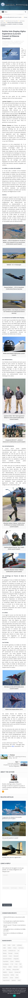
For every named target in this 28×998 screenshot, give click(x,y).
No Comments (5, 45)
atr (18, 950)
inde (21, 966)
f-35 (16, 964)
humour (16, 966)
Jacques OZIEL (10, 41)
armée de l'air (11, 950)
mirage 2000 (16, 969)
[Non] (26, 992)
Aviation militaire (7, 42)
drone (11, 961)
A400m (9, 947)
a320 (4, 945)
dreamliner (5, 961)
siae (17, 975)
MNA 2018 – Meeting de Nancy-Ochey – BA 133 (17, 757)
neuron (11, 972)
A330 (9, 945)
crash (10, 956)
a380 (4, 947)
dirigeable (16, 958)
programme (6, 975)
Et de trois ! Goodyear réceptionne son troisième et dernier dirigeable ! (11, 765)
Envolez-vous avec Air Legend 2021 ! (11, 857)
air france (21, 947)
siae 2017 (5, 977)
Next (16, 762)
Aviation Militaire (15, 42)
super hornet (6, 980)
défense (17, 961)
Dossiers (21, 42)
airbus (14, 947)
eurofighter (6, 964)
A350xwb (19, 945)
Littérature (4, 43)
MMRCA (5, 972)
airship (4, 950)
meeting (8, 969)
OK (14, 995)
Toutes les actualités (16, 43)
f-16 (12, 964)
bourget (10, 953)
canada (16, 953)
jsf (3, 969)
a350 (13, 945)
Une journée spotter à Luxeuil (16, 17)
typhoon (14, 980)
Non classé (9, 43)
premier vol (17, 972)
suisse (11, 977)
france (4, 966)
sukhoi (16, 977)
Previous (12, 755)
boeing (4, 953)
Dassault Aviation (7, 958)
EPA (13, 746)
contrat (5, 956)
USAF (19, 980)
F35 (20, 964)
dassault (16, 956)
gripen (10, 966)
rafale (12, 975)
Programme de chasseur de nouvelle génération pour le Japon (12, 817)
